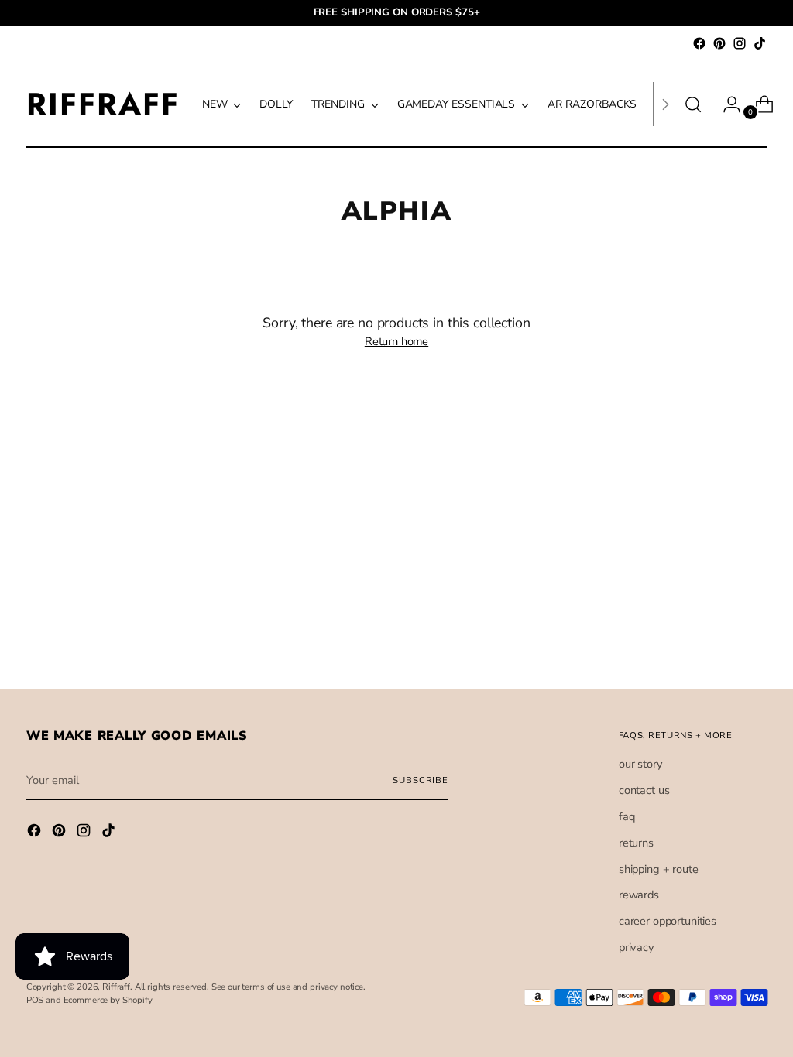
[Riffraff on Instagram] (740, 43)
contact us (644, 790)
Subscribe (420, 780)
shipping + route (659, 869)
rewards (639, 894)
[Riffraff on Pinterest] (719, 43)
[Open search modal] (693, 104)
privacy (636, 947)
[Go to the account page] (725, 104)
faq (627, 816)
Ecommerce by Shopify (108, 1000)
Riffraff (116, 987)
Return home (396, 341)
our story (640, 763)
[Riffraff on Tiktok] (760, 43)
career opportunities (667, 921)
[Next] (665, 104)
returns (636, 842)
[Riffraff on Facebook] (699, 43)
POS (35, 1000)
